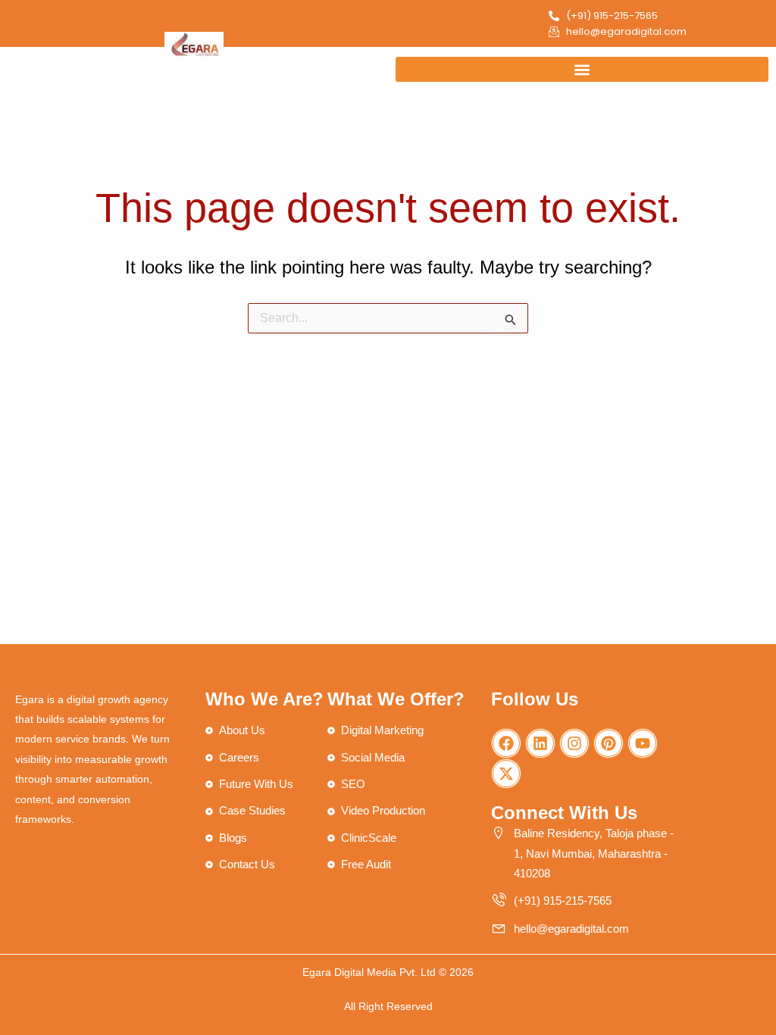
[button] (582, 69)
